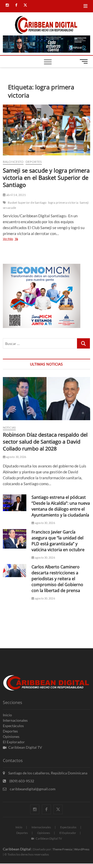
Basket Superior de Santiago (27, 202)
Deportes (34, 162)
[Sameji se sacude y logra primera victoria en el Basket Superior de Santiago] (46, 130)
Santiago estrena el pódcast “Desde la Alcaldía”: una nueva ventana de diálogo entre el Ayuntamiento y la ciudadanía (61, 506)
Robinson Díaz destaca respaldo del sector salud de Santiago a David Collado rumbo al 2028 (45, 441)
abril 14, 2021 (16, 195)
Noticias (9, 427)
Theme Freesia (62, 849)
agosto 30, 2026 (15, 456)
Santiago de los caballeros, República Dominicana (47, 773)
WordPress (81, 849)
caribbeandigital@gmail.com (32, 789)
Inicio (7, 715)
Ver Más (13, 239)
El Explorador (14, 742)
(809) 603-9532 (21, 781)
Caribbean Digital (17, 849)
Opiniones (11, 736)
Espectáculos (13, 726)
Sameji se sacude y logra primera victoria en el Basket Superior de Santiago (46, 177)
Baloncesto (13, 162)
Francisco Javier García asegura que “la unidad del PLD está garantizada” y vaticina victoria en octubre (58, 540)
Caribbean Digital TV (25, 747)
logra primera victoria (63, 202)
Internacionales (15, 720)
